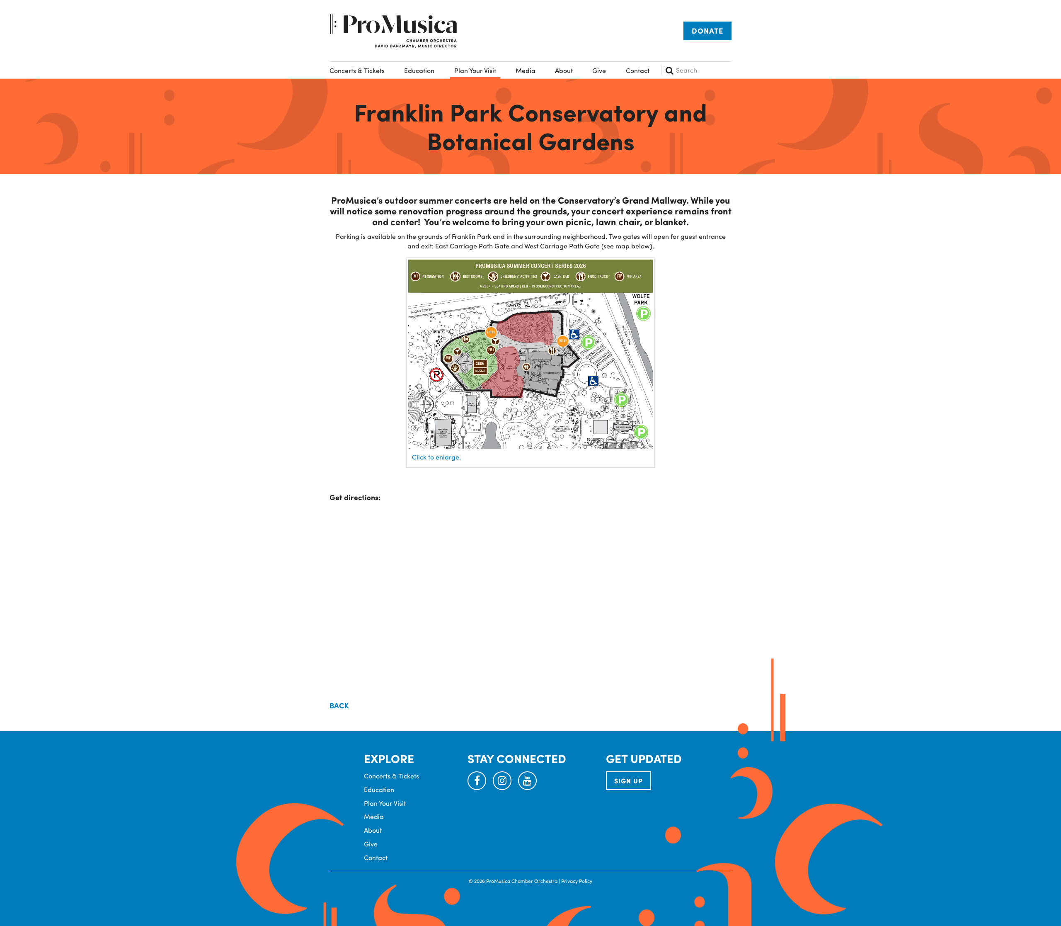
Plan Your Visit (475, 70)
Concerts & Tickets (357, 70)
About (564, 70)
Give (599, 70)
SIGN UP (628, 780)
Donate (707, 30)
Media (525, 70)
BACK (339, 705)
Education (419, 70)
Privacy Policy (576, 880)
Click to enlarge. (436, 456)
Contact (637, 70)
